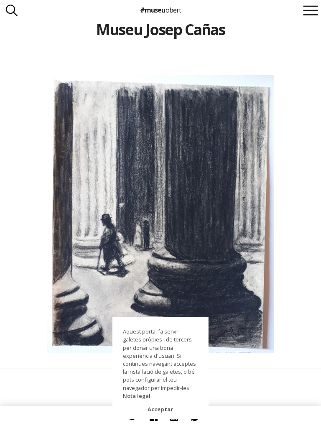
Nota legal (136, 396)
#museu (160, 10)
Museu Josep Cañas (160, 29)
